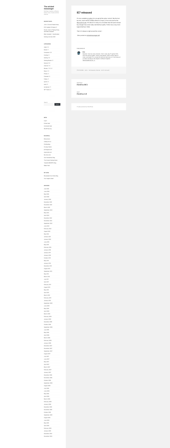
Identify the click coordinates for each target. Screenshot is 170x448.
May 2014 (46, 260)
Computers (46, 52)
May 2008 (46, 332)
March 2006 (47, 399)
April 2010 (46, 292)
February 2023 (47, 228)
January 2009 (47, 319)
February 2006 (47, 401)
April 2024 (46, 215)
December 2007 (48, 345)
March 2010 (47, 295)
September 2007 (48, 351)
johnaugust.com (48, 149)
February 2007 (47, 369)
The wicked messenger (49, 7)
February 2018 (47, 247)
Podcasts (46, 76)
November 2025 (48, 204)
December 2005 (48, 407)
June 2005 (46, 420)
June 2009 (46, 305)
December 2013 (48, 266)
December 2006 (48, 375)
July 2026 (46, 188)
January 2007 (47, 372)
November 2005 (48, 409)
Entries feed (47, 123)
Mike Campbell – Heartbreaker (51, 34)
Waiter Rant (47, 165)
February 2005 (47, 428)
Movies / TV (47, 68)
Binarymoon (47, 139)
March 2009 (47, 313)
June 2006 (46, 391)
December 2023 (48, 218)
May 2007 (46, 361)
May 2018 (46, 244)
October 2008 (47, 324)
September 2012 (48, 271)
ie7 (103, 70)
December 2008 (48, 321)
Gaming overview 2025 (49, 36)
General (46, 63)
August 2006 (47, 385)
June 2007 (46, 359)
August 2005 (47, 417)
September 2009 (48, 303)
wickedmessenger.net (93, 35)
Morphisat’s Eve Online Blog (51, 175)
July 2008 (46, 329)
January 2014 (47, 263)
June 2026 (46, 191)
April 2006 (46, 396)
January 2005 (47, 431)
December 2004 (48, 433)
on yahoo (90, 18)
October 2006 (47, 380)
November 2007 (48, 348)
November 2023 (48, 220)
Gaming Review (48, 60)
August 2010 (47, 287)
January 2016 (47, 255)
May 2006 (46, 393)
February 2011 (47, 284)
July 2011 (46, 279)
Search (46, 102)
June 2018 (46, 242)
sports (45, 81)
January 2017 (47, 252)
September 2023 (48, 223)
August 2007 (47, 353)
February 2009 (47, 316)
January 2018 (47, 250)
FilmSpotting (47, 144)
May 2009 (46, 308)
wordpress (46, 87)
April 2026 (46, 196)
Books (45, 49)
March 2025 (47, 207)
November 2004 (48, 436)
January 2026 (47, 199)
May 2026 (46, 194)
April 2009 (46, 311)
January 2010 (47, 300)
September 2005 (48, 415)
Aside (45, 47)
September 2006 (48, 383)
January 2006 (47, 404)
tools (45, 84)
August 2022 (47, 231)
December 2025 (48, 202)
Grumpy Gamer (48, 147)
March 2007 (47, 367)
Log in (45, 120)
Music (45, 71)
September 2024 (48, 210)
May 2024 (46, 212)
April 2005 (46, 425)
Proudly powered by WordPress (85, 106)
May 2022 (46, 234)
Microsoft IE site (81, 22)
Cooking (46, 55)
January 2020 (47, 239)
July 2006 (46, 388)
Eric (87, 70)
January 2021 (47, 236)
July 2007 (46, 356)
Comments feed (48, 126)
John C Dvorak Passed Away (51, 24)
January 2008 (47, 343)
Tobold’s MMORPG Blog (50, 163)
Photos (45, 73)
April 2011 (46, 282)
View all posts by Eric (88, 60)
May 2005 (46, 423)
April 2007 (46, 364)
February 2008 (47, 340)
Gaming (46, 57)
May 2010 (46, 290)
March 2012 (47, 276)
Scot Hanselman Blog (49, 157)
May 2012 (46, 274)
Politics (45, 79)
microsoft (106, 70)
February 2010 (47, 298)
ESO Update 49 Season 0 (50, 27)
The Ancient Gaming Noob (50, 160)
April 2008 (46, 335)
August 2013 (47, 268)
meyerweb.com (48, 152)
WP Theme (47, 89)
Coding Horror (47, 141)
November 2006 (48, 377)
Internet (46, 65)
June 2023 (46, 226)
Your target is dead (48, 178)
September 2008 (48, 327)
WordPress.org (47, 128)
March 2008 (47, 337)
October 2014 (47, 258)
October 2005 (47, 412)
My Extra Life (47, 155)
